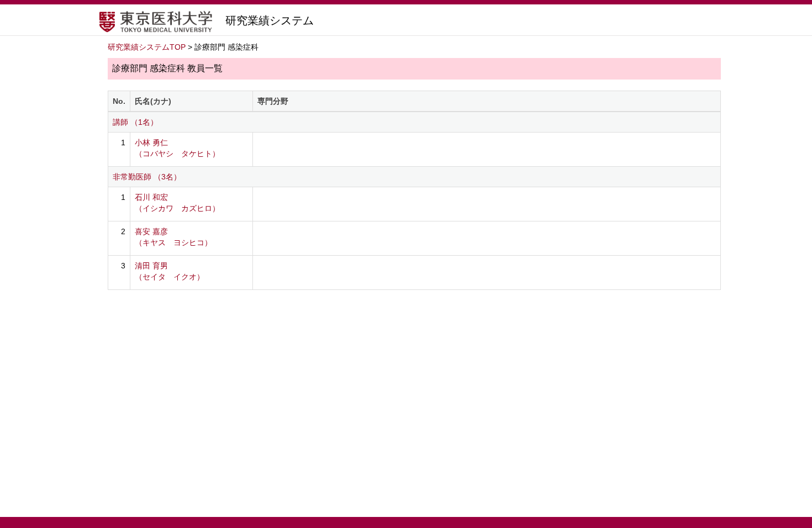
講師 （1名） (135, 122)
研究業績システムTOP (147, 47)
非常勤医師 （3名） (147, 176)
